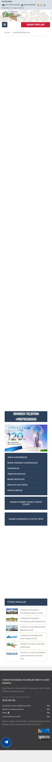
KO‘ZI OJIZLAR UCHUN (12, 5)
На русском (7, 2)
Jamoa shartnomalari (17, 457)
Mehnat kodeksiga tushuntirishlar (22, 463)
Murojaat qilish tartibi (17, 485)
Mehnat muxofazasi (16, 479)
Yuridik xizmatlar (14, 490)
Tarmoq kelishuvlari (16, 474)
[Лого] (11, 15)
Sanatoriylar (13, 468)
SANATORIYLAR (35, 24)
